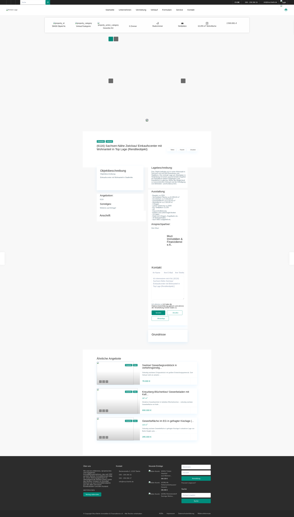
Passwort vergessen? (188, 483)
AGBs (161, 513)
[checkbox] (152, 301)
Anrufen (175, 313)
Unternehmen (125, 10)
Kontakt (190, 10)
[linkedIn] (13, 2)
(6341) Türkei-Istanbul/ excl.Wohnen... (166, 473)
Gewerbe (106, 28)
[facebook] (8, 2)
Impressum (171, 513)
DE (238, 2)
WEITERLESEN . (90, 490)
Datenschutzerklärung (186, 513)
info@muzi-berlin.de (126, 481)
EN (236, 2)
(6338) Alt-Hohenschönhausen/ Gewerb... (168, 485)
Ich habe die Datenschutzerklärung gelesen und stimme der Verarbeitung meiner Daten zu (168, 306)
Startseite (110, 10)
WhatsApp (161, 318)
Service (179, 10)
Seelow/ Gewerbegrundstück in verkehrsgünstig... (159, 366)
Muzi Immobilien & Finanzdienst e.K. (175, 240)
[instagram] (18, 2)
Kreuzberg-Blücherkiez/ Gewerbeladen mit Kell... (165, 393)
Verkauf (154, 10)
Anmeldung (196, 478)
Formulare (167, 10)
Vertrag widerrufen (92, 494)
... (160, 375)
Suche (196, 501)
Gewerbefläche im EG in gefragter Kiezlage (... (168, 421)
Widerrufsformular (204, 513)
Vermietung (141, 10)
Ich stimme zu (168, 306)
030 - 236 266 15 (251, 2)
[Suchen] (47, 2)
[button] (111, 81)
